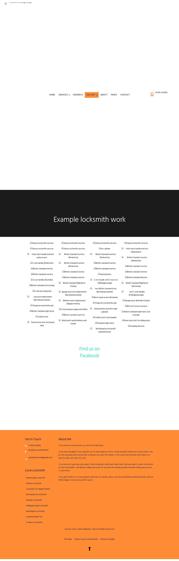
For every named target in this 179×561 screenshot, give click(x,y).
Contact (125, 95)
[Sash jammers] (104, 274)
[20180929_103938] (41, 248)
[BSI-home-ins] (136, 306)
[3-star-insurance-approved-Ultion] (73, 309)
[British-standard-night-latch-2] (136, 313)
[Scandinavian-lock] (136, 326)
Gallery (90, 95)
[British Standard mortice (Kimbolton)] (73, 256)
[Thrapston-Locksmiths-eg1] (41, 305)
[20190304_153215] (73, 265)
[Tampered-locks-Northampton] (104, 330)
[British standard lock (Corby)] (41, 285)
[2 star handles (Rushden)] (41, 280)
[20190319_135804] (73, 272)
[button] (69, 95)
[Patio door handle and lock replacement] (136, 250)
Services (63, 95)
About (103, 95)
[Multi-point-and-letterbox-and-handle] (73, 322)
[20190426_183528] (41, 291)
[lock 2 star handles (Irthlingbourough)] (136, 293)
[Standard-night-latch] (104, 323)
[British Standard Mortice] (136, 277)
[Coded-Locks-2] (104, 317)
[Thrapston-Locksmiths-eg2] (104, 303)
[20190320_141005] (73, 277)
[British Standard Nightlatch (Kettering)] (136, 285)
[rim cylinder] (104, 248)
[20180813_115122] (73, 248)
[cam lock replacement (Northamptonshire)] (41, 298)
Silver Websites (85, 529)
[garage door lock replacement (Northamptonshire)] (73, 293)
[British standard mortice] (104, 263)
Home (52, 95)
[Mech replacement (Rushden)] (104, 297)
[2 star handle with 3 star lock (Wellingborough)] (104, 281)
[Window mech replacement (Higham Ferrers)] (73, 302)
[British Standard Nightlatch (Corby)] (73, 285)
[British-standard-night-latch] (41, 311)
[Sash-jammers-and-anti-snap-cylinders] (104, 310)
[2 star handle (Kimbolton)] (41, 263)
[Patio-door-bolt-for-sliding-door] (136, 320)
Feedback (78, 95)
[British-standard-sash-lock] (73, 315)
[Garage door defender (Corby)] (136, 300)
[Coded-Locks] (41, 317)
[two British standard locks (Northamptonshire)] (104, 290)
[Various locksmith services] (41, 243)
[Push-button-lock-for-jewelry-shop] (41, 324)
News (114, 95)
